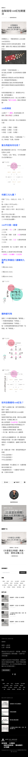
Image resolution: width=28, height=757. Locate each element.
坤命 (11, 583)
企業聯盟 (12, 743)
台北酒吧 (23, 581)
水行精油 (4, 585)
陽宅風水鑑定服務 (14, 719)
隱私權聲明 (19, 745)
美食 (20, 585)
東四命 (22, 583)
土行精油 (6, 583)
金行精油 (19, 587)
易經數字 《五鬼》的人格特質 (17, 605)
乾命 (4, 581)
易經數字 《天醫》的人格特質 (17, 597)
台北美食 (17, 581)
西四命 (14, 587)
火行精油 (10, 585)
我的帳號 (4, 743)
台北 (12, 581)
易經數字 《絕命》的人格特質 (17, 621)
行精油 (9, 587)
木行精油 (16, 583)
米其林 (15, 585)
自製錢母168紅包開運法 (15, 703)
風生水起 (10, 507)
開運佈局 (3, 7)
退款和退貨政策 (8, 745)
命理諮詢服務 (13, 711)
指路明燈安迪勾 (13, 17)
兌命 (8, 581)
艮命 (24, 585)
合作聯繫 (6, 747)
